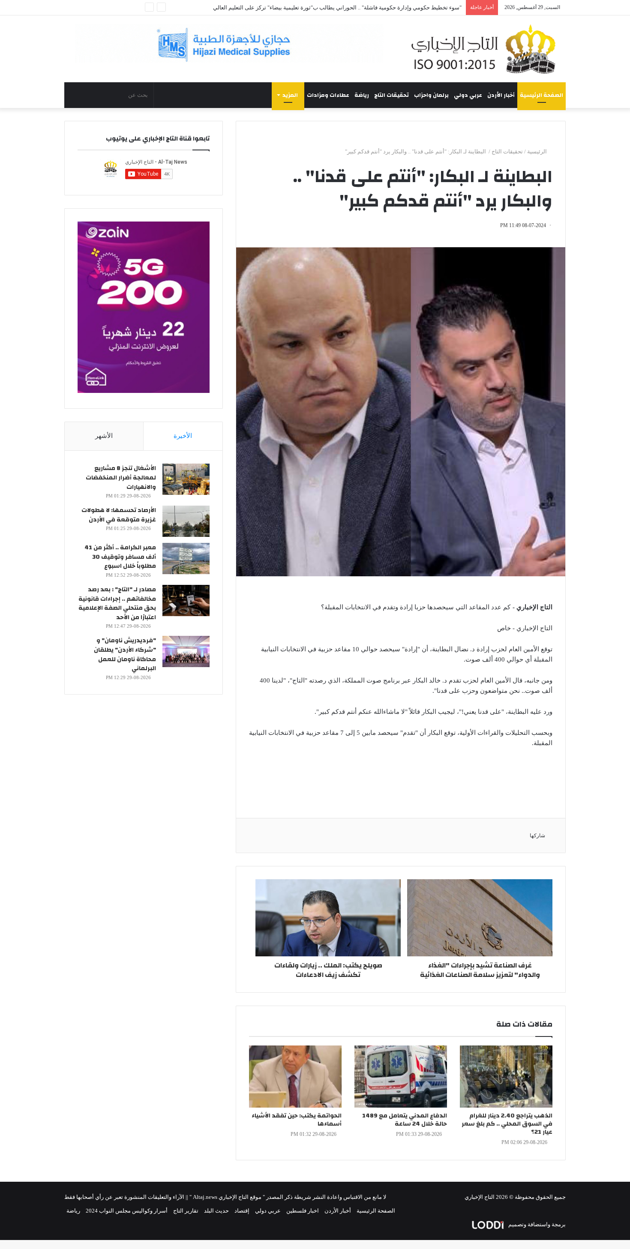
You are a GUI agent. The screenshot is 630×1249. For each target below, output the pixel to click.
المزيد (290, 95)
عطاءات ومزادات (328, 95)
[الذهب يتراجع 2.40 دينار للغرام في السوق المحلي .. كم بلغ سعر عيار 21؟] (506, 1076)
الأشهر (104, 435)
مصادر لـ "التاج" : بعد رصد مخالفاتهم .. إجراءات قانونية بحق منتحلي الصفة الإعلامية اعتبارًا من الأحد (117, 603)
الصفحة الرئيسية (541, 95)
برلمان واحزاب (431, 95)
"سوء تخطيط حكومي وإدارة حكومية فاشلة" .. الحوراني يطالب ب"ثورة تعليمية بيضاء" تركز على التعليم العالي (337, 7)
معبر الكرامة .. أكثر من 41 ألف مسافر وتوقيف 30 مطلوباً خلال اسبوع (120, 557)
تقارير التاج (185, 1210)
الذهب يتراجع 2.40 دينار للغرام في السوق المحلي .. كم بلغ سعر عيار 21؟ (507, 1124)
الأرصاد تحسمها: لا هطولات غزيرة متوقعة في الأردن (118, 515)
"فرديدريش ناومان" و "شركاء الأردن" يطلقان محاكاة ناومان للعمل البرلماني (125, 654)
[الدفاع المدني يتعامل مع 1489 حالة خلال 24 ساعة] (400, 1076)
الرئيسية (537, 151)
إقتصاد (241, 1210)
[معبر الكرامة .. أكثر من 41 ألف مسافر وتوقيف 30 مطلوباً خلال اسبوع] (186, 558)
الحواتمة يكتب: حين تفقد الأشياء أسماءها (297, 1119)
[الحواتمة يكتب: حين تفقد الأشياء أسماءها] (295, 1076)
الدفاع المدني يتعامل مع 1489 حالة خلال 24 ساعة (404, 1119)
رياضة (361, 95)
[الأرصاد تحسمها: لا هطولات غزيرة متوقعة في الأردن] (186, 521)
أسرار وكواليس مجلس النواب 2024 (127, 1210)
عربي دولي (468, 95)
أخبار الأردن (501, 95)
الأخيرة (183, 435)
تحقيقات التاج (391, 95)
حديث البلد (216, 1210)
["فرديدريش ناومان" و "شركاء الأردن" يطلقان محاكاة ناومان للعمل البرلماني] (186, 651)
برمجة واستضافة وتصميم (536, 1224)
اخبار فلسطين (302, 1210)
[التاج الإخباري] (486, 49)
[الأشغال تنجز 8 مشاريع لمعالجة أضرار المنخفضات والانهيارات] (186, 479)
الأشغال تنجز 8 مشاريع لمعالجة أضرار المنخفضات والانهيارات (121, 477)
